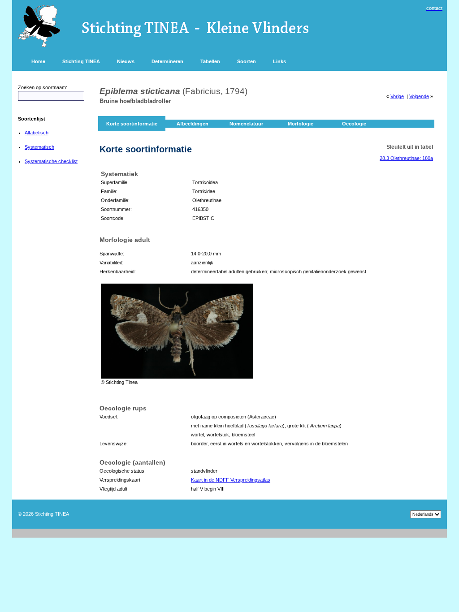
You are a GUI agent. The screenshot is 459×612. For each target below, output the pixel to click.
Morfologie (300, 123)
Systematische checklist (51, 161)
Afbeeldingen (192, 123)
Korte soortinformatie (131, 123)
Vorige (397, 96)
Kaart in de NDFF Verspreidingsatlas (230, 480)
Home (38, 61)
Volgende (419, 96)
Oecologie (354, 123)
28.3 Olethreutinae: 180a (406, 158)
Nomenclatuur (246, 123)
